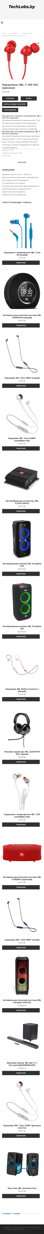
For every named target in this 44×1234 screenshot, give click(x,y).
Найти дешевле (10, 110)
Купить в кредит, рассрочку (15, 104)
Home (4, 33)
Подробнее (21, 263)
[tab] (22, 162)
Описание (22, 162)
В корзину (10, 98)
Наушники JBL (27, 33)
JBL (9, 156)
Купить (29, 98)
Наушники (14, 33)
